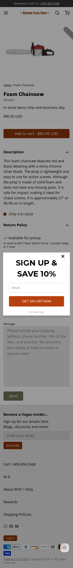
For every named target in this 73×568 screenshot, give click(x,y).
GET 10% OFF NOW (36, 301)
